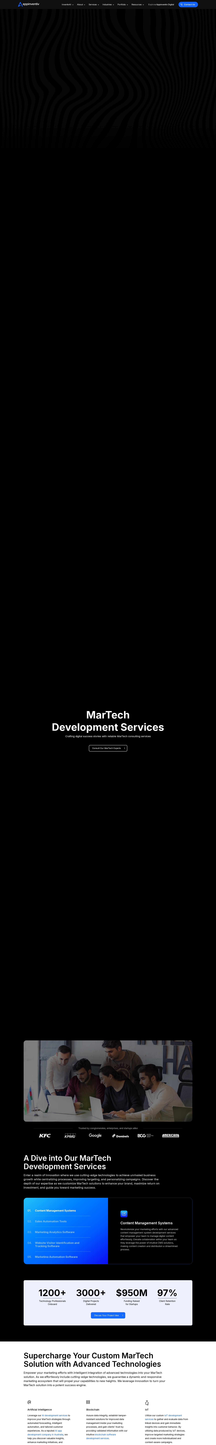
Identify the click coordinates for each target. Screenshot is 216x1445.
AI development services (54, 1415)
